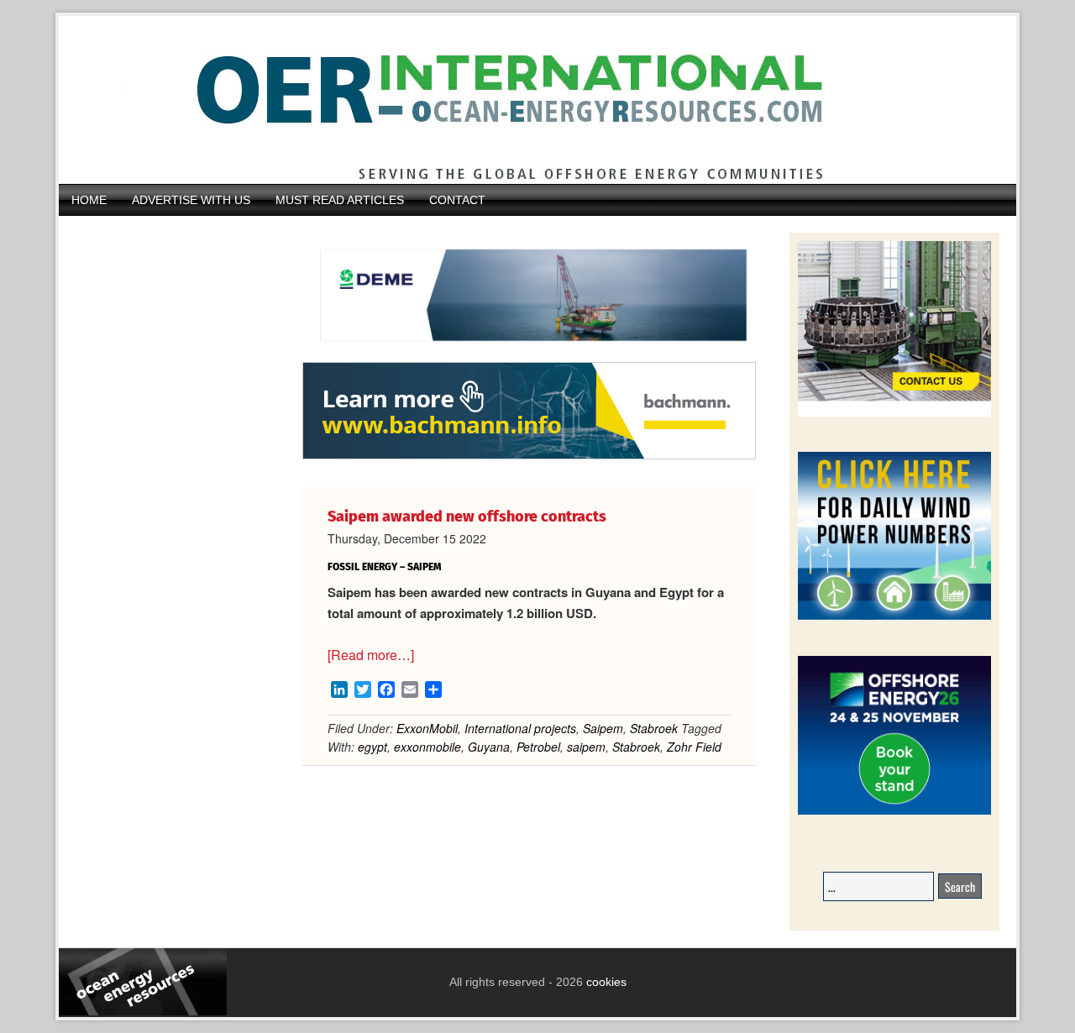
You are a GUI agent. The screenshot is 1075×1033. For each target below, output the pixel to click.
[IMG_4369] (529, 353)
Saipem (603, 728)
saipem (586, 746)
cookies (605, 981)
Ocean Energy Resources (525, 100)
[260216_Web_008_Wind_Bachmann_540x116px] (529, 457)
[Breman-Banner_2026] (894, 414)
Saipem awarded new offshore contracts (467, 516)
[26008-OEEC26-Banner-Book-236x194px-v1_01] (894, 812)
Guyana (489, 746)
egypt (372, 746)
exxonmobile (427, 746)
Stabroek (654, 728)
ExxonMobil (427, 728)
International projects (520, 728)
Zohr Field (694, 746)
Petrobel (538, 746)
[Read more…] (371, 654)
